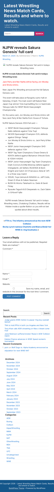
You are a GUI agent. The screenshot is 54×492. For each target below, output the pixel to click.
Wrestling (6, 59)
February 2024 (12, 395)
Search (6, 310)
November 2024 (13, 366)
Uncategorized (13, 455)
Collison (10, 425)
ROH (8, 445)
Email (6, 279)
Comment (8, 249)
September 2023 (13, 412)
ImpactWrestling (13, 428)
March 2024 (11, 392)
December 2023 (13, 402)
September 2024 (13, 372)
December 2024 (13, 362)
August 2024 (12, 376)
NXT (8, 438)
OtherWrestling (13, 441)
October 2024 (12, 369)
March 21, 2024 (9, 56)
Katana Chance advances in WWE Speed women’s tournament (25, 340)
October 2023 (12, 409)
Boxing (9, 421)
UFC (8, 451)
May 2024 (11, 386)
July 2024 (11, 379)
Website (6, 284)
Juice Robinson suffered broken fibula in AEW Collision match (27, 335)
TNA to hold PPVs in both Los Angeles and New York (26, 325)
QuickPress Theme (16, 488)
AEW (8, 418)
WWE (9, 461)
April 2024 (11, 389)
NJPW (41, 56)
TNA (8, 448)
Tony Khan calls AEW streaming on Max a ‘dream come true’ (27, 330)
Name (6, 274)
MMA (9, 431)
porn (6, 347)
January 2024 (12, 399)
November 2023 (13, 405)
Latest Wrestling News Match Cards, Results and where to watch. (26, 13)
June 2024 (11, 382)
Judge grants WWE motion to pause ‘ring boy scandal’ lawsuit (27, 321)
